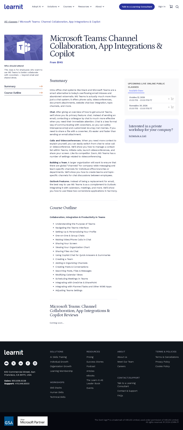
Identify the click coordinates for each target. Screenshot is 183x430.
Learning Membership (61, 371)
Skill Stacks (56, 387)
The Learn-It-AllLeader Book (94, 382)
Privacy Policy (162, 361)
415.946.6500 (22, 383)
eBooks (90, 375)
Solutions (56, 351)
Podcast (90, 366)
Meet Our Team (125, 361)
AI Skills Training (58, 357)
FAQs (120, 395)
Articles (90, 371)
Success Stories (95, 361)
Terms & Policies (165, 351)
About (121, 351)
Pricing (89, 357)
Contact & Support (127, 390)
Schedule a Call (137, 136)
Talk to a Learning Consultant (137, 7)
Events (90, 388)
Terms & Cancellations (167, 357)
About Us (122, 357)
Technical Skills (57, 397)
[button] (38, 6)
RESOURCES (93, 351)
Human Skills (57, 392)
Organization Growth (60, 366)
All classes (10, 21)
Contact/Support (128, 377)
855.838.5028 (19, 380)
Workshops (57, 382)
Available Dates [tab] (136, 91)
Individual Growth (59, 361)
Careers (121, 366)
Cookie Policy (162, 366)
